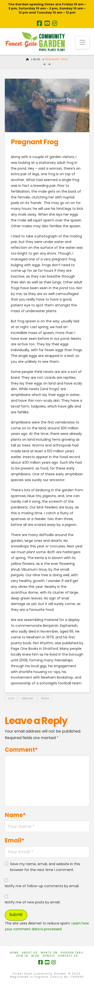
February (28, 698)
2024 (11, 698)
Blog (35, 955)
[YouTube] (47, 23)
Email (15, 840)
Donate (49, 955)
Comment (21, 750)
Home (14, 952)
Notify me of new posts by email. (32, 902)
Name (15, 815)
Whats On (49, 952)
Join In (22, 955)
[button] (82, 42)
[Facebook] (39, 23)
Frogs (45, 698)
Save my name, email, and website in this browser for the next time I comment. (45, 867)
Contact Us (68, 955)
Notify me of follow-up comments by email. (42, 886)
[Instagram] (54, 23)
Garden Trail (72, 952)
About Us (30, 952)
